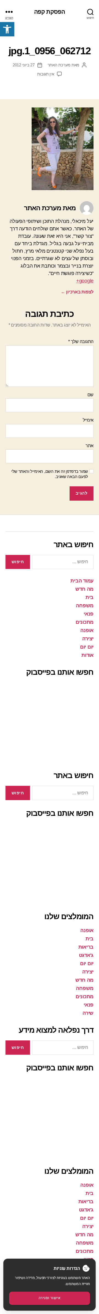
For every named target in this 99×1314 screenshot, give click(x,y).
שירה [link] (88, 1013)
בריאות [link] (86, 947)
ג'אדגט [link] (86, 955)
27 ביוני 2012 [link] (24, 65)
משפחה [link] (85, 605)
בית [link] (90, 597)
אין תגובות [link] (45, 74)
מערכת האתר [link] (59, 65)
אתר (90, 445)
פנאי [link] (89, 614)
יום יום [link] (87, 647)
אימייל (88, 420)
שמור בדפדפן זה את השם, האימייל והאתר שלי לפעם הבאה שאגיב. (49, 474)
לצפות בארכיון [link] (77, 292)
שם (90, 394)
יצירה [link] (88, 638)
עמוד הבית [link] (82, 581)
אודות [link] (87, 655)
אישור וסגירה (49, 1298)
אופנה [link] (87, 630)
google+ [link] (85, 281)
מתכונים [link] (85, 622)
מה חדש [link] (84, 589)
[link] (7, 29)
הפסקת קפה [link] (49, 12)
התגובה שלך (81, 341)
